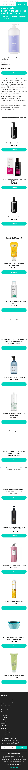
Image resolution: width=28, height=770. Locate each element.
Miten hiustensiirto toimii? (7, 700)
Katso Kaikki (4, 725)
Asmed (3, 719)
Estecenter (3, 721)
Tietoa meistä (4, 709)
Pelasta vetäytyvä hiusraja (7, 702)
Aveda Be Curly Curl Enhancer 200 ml (14, 675)
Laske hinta (21, 4)
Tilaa (21, 747)
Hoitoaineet (6, 18)
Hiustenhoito (22, 16)
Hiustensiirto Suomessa (6, 730)
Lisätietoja (14, 73)
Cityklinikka (4, 717)
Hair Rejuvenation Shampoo (14, 143)
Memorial (3, 723)
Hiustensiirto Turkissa (6, 732)
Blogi (2, 703)
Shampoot (19, 58)
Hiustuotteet (13, 16)
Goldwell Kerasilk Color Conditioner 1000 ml (14, 565)
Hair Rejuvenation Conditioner (14, 217)
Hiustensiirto (4, 16)
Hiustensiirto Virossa (6, 734)
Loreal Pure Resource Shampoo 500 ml (14, 377)
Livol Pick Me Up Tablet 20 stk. (14, 601)
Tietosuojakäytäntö (5, 705)
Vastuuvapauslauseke (6, 707)
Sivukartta (3, 711)
